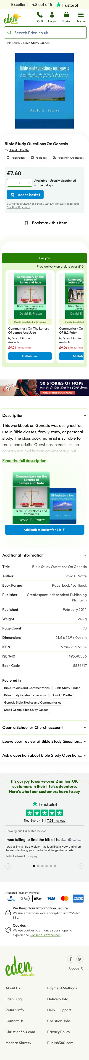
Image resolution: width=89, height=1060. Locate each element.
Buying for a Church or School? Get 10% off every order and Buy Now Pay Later (43, 205)
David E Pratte (19, 150)
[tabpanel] (44, 315)
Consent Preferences (45, 935)
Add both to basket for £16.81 (44, 530)
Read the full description (24, 460)
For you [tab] (44, 258)
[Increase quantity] (30, 182)
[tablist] (44, 258)
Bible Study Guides (36, 43)
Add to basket (29, 194)
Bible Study (12, 43)
